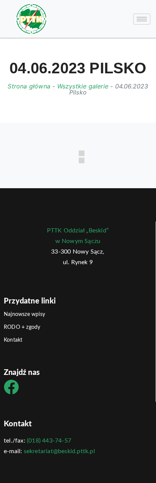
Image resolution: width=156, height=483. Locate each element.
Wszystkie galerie (82, 86)
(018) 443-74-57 (49, 441)
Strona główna (29, 86)
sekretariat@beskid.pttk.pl (59, 451)
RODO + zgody (22, 327)
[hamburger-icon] (141, 19)
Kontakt (13, 340)
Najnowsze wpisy (24, 314)
